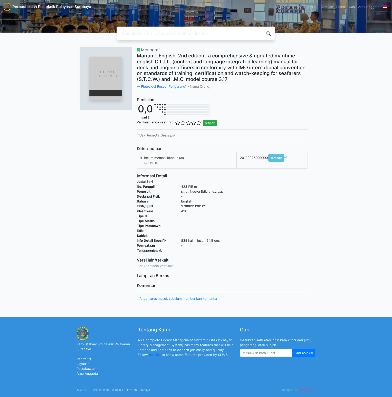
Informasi (298, 7)
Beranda (281, 7)
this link (155, 355)
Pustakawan (345, 7)
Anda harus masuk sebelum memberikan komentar (178, 298)
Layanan (83, 364)
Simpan (210, 123)
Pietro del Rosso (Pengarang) (163, 86)
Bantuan (327, 7)
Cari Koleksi (304, 353)
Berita (312, 7)
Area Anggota (369, 7)
